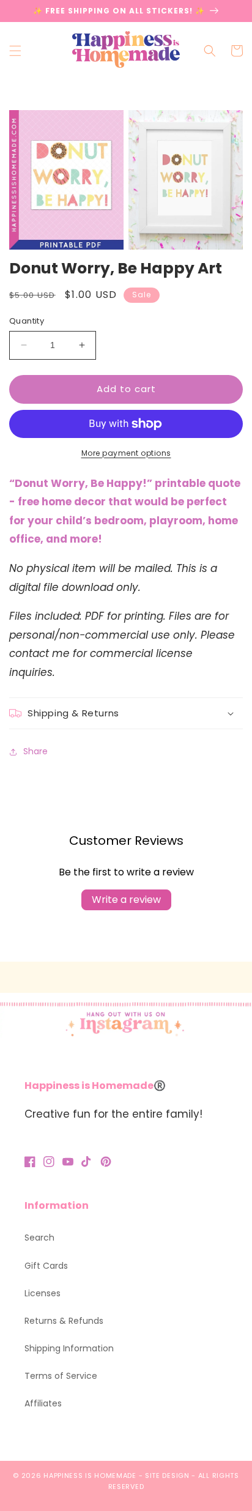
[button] (15, 50)
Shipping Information (69, 1348)
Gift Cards (46, 1266)
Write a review (126, 900)
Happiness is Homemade (89, 1475)
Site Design (167, 1475)
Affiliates (43, 1403)
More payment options (126, 453)
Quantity (26, 321)
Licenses (42, 1293)
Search (39, 1237)
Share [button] (35, 751)
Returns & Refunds (63, 1321)
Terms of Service (60, 1376)
